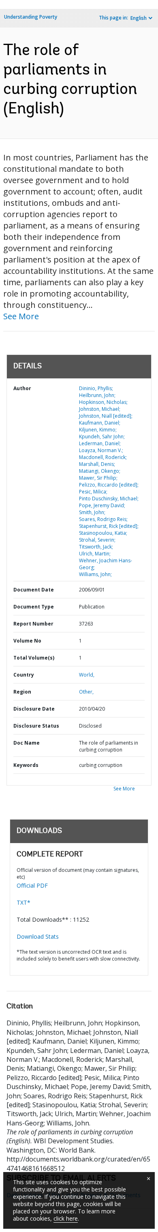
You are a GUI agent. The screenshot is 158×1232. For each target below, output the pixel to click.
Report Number (33, 623)
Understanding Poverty (30, 16)
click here (65, 1218)
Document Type (33, 606)
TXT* (23, 902)
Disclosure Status (36, 725)
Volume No (27, 640)
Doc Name (26, 742)
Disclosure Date (34, 708)
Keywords (25, 765)
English (138, 18)
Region (22, 691)
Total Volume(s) (33, 657)
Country (23, 674)
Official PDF (32, 885)
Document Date (33, 589)
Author (22, 388)
